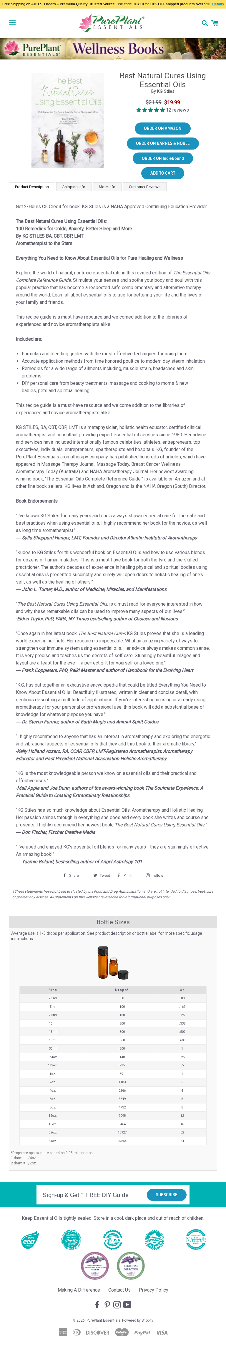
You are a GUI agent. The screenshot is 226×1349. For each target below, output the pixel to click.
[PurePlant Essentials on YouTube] (128, 1305)
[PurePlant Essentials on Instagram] (117, 1305)
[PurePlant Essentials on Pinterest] (107, 1305)
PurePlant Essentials (103, 1320)
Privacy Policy (153, 1290)
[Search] (205, 24)
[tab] (32, 186)
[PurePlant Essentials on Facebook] (97, 1305)
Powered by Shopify (137, 1320)
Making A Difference (79, 1290)
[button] (151, 110)
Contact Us (119, 1290)
